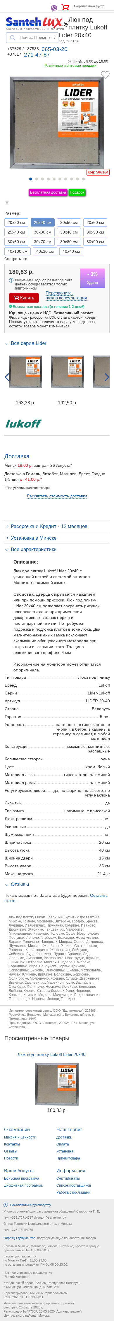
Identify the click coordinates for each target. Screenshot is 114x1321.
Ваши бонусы (19, 1170)
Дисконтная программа (23, 1185)
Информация (70, 1170)
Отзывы (10, 1151)
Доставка (64, 1137)
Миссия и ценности (20, 1137)
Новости (11, 1158)
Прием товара (68, 1158)
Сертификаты (68, 1178)
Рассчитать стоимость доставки (57, 496)
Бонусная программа (21, 1178)
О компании (17, 1129)
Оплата (62, 1144)
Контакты (12, 1144)
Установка (64, 1151)
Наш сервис (69, 1129)
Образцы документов (19, 1238)
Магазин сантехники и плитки (35, 28)
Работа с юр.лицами (73, 1192)
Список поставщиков (73, 1185)
